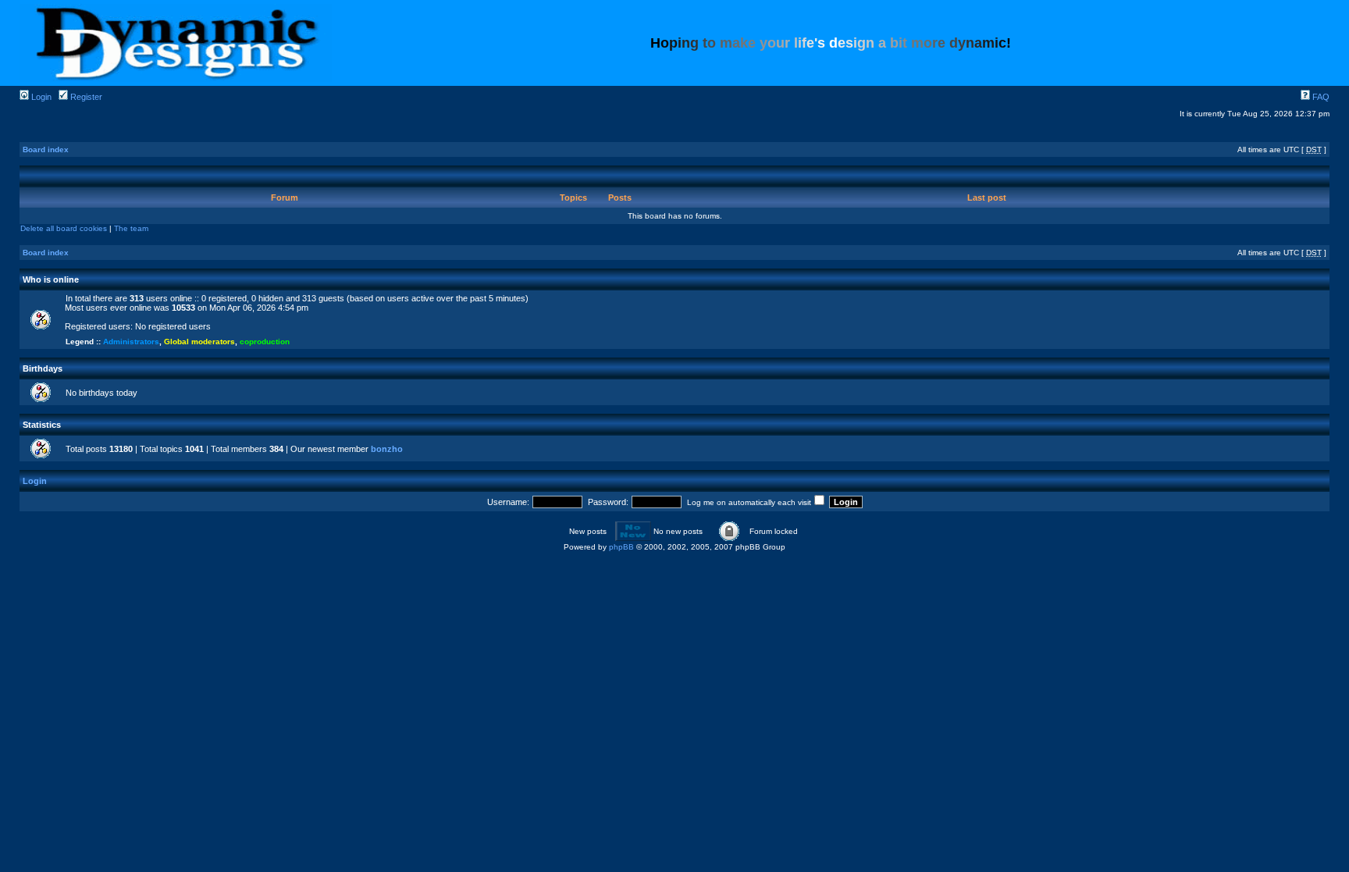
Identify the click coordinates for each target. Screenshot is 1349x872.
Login (40, 96)
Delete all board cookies (63, 228)
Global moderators (199, 341)
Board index (46, 149)
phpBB (621, 547)
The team (131, 228)
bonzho (387, 449)
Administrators (131, 341)
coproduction (265, 341)
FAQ (1319, 96)
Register (85, 96)
